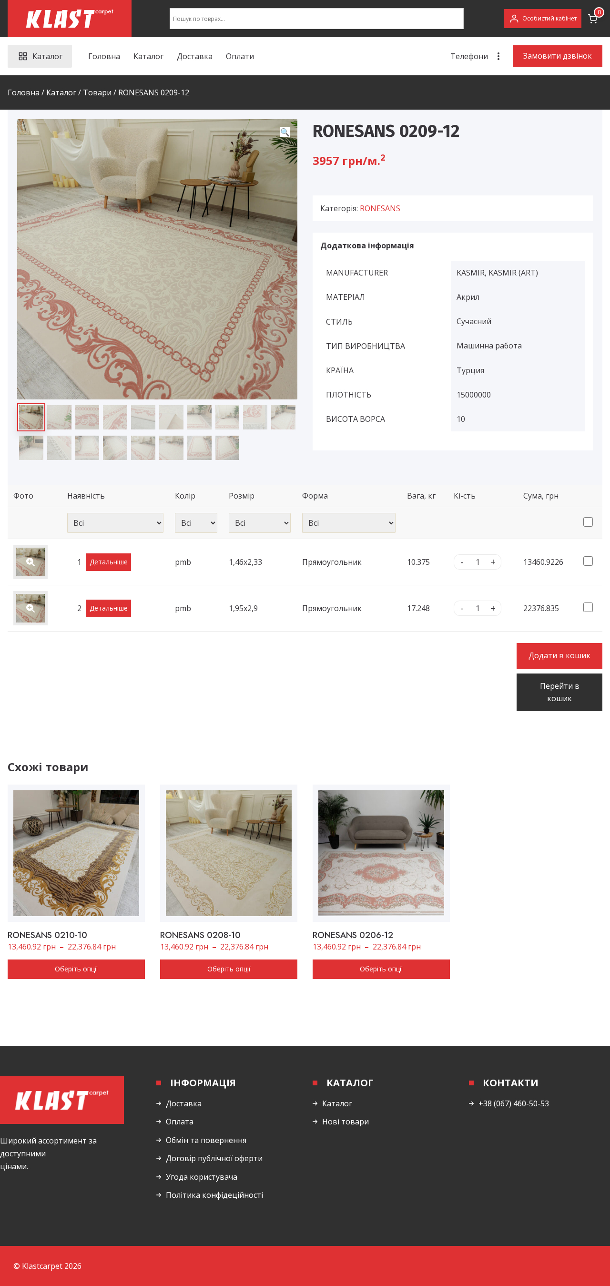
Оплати (240, 56)
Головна (104, 56)
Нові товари (345, 1121)
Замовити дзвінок (557, 56)
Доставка (195, 56)
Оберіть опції (76, 968)
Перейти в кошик (560, 692)
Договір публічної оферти (214, 1158)
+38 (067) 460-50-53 (513, 1103)
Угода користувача (201, 1177)
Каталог (148, 56)
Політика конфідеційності (214, 1195)
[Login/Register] (542, 18)
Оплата (179, 1121)
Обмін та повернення (206, 1140)
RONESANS (380, 208)
